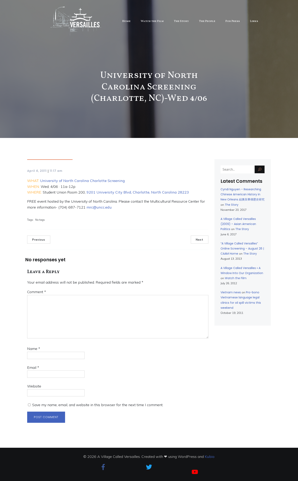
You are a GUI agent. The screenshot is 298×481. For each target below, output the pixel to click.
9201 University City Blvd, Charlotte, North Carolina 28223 (137, 192)
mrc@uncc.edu (99, 207)
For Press (232, 21)
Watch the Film (152, 21)
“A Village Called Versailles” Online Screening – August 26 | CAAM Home (242, 248)
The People (207, 21)
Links (254, 21)
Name (33, 348)
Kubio (209, 456)
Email (33, 367)
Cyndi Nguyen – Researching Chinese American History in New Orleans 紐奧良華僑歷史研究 (243, 194)
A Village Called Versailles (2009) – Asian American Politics (238, 224)
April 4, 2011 (37, 171)
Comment (36, 291)
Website (34, 386)
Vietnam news (231, 292)
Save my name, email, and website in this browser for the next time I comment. (97, 404)
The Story (181, 21)
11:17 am (56, 171)
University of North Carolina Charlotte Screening (82, 180)
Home (126, 21)
